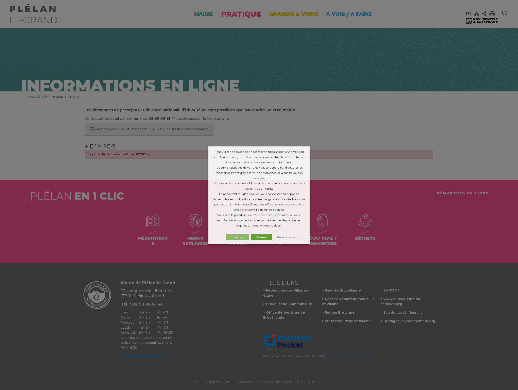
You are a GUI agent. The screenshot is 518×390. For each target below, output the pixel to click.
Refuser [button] (261, 237)
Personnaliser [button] (286, 237)
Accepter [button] (237, 237)
